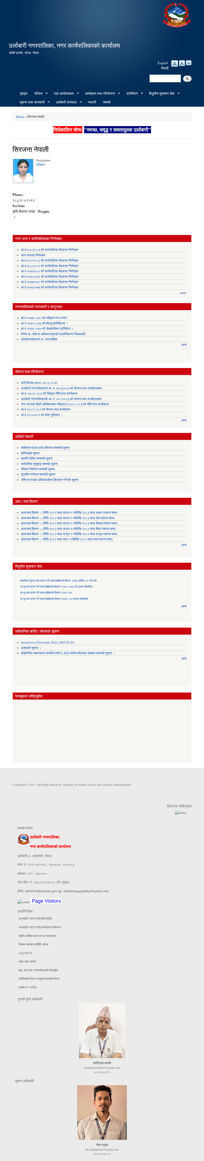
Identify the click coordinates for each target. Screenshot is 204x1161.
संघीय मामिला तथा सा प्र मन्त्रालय (37, 936)
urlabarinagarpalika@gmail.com (86, 890)
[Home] (177, 14)
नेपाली (164, 68)
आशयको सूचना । (31, 648)
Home (20, 116)
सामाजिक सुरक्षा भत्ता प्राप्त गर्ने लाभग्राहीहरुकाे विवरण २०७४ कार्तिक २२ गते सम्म (58, 580)
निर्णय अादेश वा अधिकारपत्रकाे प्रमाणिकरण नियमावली (53, 334)
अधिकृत (40, 164)
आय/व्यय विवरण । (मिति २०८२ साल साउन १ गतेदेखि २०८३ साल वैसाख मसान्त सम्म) (69, 523)
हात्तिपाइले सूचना (30, 453)
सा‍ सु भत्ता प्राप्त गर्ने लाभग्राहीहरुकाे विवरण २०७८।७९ (46, 592)
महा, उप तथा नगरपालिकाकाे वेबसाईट (38, 970)
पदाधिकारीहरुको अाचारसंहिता (39, 339)
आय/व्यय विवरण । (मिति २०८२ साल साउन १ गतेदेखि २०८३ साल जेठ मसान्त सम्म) (68, 518)
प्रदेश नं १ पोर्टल (28, 987)
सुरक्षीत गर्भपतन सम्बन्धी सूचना (38, 474)
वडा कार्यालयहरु (62, 93)
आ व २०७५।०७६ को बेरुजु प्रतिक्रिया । (44, 323)
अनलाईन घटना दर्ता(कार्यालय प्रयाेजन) (40, 927)
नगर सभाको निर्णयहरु (33, 255)
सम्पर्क (106, 102)
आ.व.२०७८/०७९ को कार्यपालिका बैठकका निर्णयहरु (49, 277)
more (183, 293)
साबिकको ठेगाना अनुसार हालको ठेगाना (39, 978)
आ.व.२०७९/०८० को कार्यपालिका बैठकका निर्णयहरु (49, 271)
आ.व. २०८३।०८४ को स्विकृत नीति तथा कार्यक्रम (49, 393)
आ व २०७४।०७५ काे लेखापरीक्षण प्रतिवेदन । (47, 328)
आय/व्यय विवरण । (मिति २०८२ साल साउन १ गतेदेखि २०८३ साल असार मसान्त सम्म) (69, 513)
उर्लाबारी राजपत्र (64, 102)
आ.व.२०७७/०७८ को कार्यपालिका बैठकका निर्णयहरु (49, 282)
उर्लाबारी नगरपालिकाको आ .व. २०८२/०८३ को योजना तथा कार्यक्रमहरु (61, 399)
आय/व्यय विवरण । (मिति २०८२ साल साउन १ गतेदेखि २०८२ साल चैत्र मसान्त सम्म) (68, 529)
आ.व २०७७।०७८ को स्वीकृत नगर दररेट (44, 318)
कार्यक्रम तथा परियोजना (98, 93)
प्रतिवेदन (130, 93)
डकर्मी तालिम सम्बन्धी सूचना (36, 458)
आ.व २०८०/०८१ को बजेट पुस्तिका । (42, 415)
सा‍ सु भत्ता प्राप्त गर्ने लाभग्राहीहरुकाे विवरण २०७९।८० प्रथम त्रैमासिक (54, 599)
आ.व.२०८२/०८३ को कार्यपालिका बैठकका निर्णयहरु (49, 250)
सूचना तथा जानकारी (30, 102)
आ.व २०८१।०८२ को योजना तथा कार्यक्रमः (46, 409)
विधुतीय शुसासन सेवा (160, 93)
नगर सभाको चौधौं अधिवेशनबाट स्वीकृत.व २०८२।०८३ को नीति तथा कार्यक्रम (65, 404)
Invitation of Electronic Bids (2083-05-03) (47, 642)
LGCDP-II (25, 953)
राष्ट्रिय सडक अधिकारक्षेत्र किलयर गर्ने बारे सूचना (49, 480)
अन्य (183, 345)
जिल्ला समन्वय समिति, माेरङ (33, 944)
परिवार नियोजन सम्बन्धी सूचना (38, 469)
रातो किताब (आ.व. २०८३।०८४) (39, 383)
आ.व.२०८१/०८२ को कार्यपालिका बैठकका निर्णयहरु (49, 260)
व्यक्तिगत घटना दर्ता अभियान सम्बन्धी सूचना (45, 448)
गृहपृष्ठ (23, 93)
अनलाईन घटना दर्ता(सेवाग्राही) (35, 918)
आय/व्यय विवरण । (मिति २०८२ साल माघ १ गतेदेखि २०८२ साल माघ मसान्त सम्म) (67, 539)
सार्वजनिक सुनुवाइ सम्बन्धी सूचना (39, 464)
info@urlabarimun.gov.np (43, 890)
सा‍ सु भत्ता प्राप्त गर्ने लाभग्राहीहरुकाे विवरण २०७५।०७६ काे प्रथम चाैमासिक (56, 586)
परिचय (37, 93)
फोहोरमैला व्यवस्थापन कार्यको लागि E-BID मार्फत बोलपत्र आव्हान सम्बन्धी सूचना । (68, 653)
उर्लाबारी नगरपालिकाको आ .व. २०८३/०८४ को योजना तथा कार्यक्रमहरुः (61, 388)
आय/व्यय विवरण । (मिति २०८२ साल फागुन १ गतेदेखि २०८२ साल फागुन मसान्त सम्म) (69, 534)
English (162, 62)
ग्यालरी (92, 102)
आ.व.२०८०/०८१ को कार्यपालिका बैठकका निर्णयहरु (49, 266)
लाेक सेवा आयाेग (27, 961)
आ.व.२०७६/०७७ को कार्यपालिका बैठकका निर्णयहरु (49, 287)
